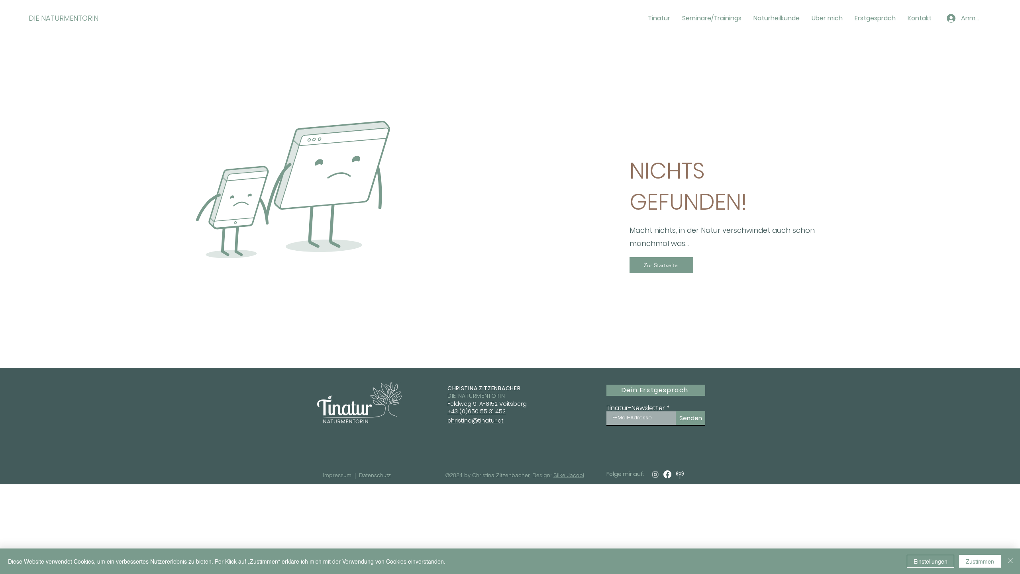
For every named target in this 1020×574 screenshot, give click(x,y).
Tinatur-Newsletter (635, 408)
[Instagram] (655, 474)
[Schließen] (1010, 561)
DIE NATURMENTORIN (63, 18)
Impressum (338, 475)
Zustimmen (980, 561)
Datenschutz (375, 475)
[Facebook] (667, 474)
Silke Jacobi (568, 475)
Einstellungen (930, 561)
